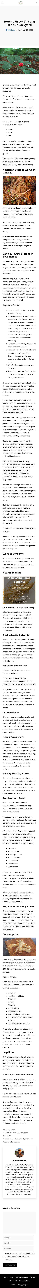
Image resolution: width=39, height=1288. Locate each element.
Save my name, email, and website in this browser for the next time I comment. (20, 1256)
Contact (32, 1277)
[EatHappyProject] (20, 3)
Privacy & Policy (24, 1281)
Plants (13, 1130)
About (12, 1277)
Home (6, 1277)
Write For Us (13, 1281)
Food (8, 1130)
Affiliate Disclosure (22, 1277)
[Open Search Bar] (2, 3)
